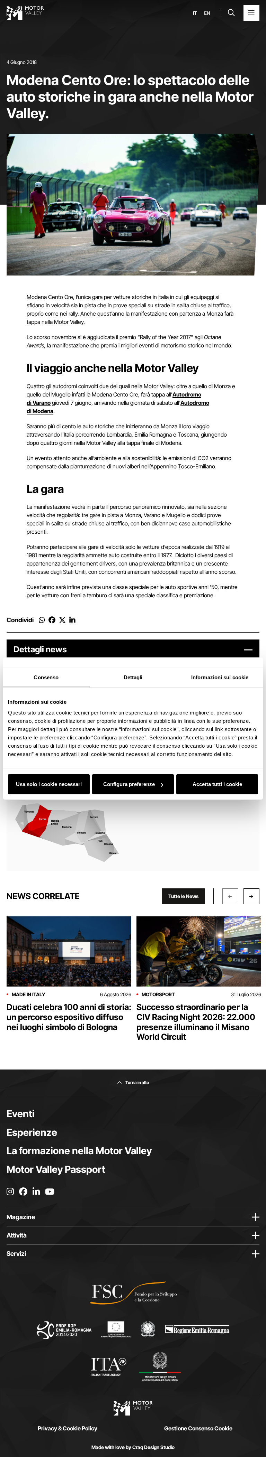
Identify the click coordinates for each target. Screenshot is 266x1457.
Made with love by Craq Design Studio (133, 1447)
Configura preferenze (129, 784)
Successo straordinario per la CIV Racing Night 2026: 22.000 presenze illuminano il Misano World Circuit (195, 1022)
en (207, 13)
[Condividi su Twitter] (62, 620)
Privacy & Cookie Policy (67, 1428)
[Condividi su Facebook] (51, 620)
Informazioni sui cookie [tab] (219, 677)
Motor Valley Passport (56, 1169)
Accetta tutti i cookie (217, 784)
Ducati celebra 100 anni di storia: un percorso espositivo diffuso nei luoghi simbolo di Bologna (69, 1017)
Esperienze (32, 1132)
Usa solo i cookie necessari (49, 784)
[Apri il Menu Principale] (251, 13)
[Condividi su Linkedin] (72, 620)
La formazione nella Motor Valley (79, 1151)
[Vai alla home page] (25, 13)
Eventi (21, 1114)
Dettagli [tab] (133, 677)
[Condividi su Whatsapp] (42, 620)
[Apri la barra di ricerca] (231, 13)
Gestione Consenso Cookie (198, 1428)
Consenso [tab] (46, 677)
